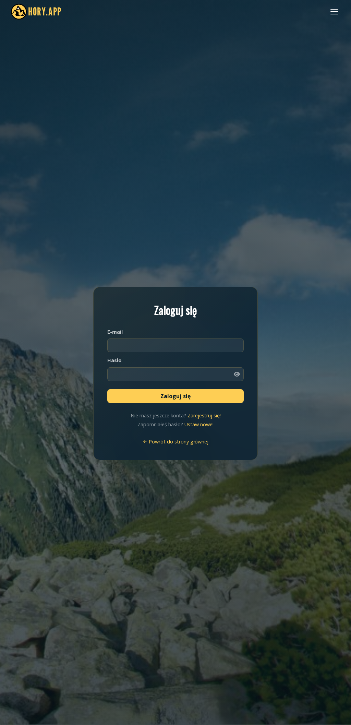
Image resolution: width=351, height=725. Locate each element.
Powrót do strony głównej (177, 441)
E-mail (115, 332)
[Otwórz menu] (334, 11)
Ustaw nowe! (199, 424)
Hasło (114, 360)
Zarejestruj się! (204, 415)
